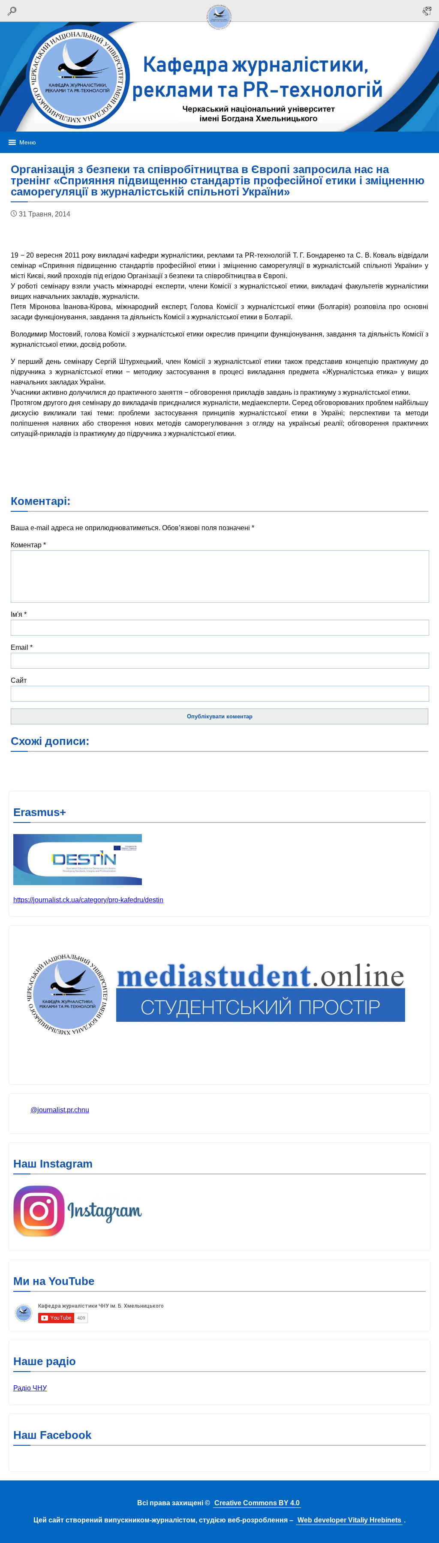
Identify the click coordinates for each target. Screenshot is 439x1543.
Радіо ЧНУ (30, 1388)
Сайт (19, 680)
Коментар (28, 545)
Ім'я (19, 614)
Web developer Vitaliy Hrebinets (349, 1520)
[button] (27, 142)
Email (22, 647)
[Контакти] (427, 11)
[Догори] (219, 31)
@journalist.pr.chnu (59, 1110)
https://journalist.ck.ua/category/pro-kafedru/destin (88, 900)
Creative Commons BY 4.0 (257, 1503)
